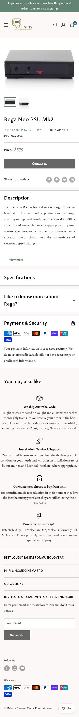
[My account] (63, 25)
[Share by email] (72, 180)
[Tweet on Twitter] (64, 180)
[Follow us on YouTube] (22, 668)
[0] (71, 25)
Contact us (39, 163)
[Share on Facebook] (49, 180)
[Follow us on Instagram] (14, 668)
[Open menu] (6, 25)
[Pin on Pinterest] (57, 180)
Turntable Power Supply (23, 130)
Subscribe (17, 635)
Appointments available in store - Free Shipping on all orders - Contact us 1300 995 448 (40, 5)
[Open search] (55, 25)
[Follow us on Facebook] (7, 668)
